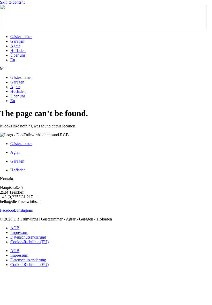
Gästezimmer (21, 36)
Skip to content (12, 2)
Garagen (17, 41)
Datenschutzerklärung (28, 237)
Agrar (15, 46)
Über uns (17, 55)
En (12, 60)
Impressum (19, 232)
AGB (14, 228)
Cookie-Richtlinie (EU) (29, 242)
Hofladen (18, 50)
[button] (106, 68)
